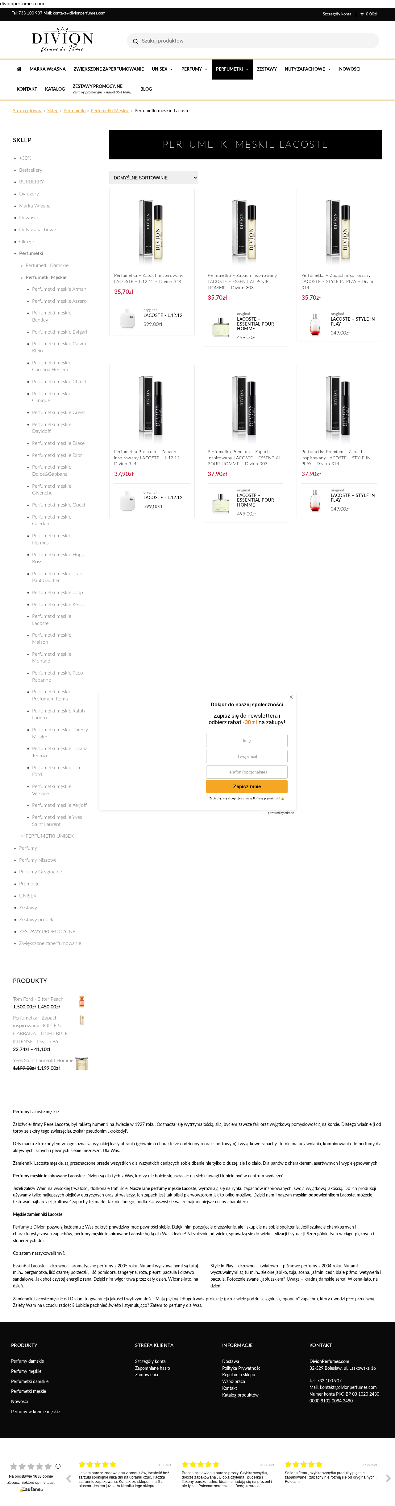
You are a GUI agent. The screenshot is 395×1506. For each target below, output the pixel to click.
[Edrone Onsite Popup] (197, 753)
